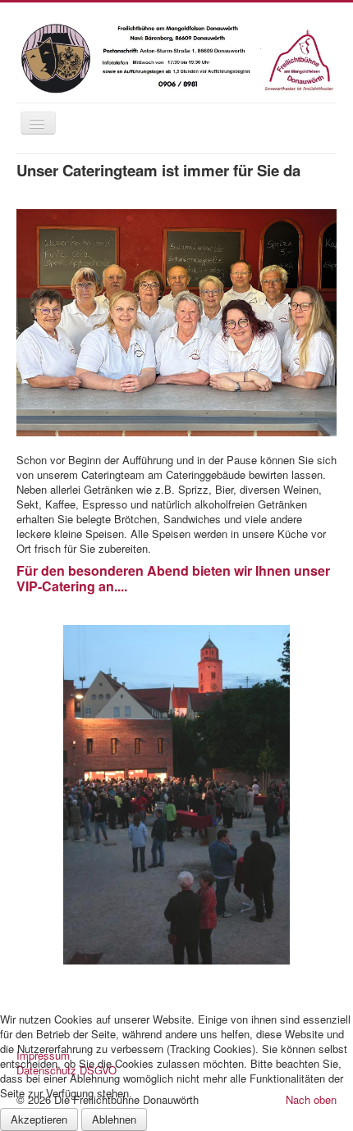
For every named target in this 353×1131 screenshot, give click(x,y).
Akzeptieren (39, 1119)
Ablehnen (114, 1119)
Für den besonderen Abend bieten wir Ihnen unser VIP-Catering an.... (173, 578)
